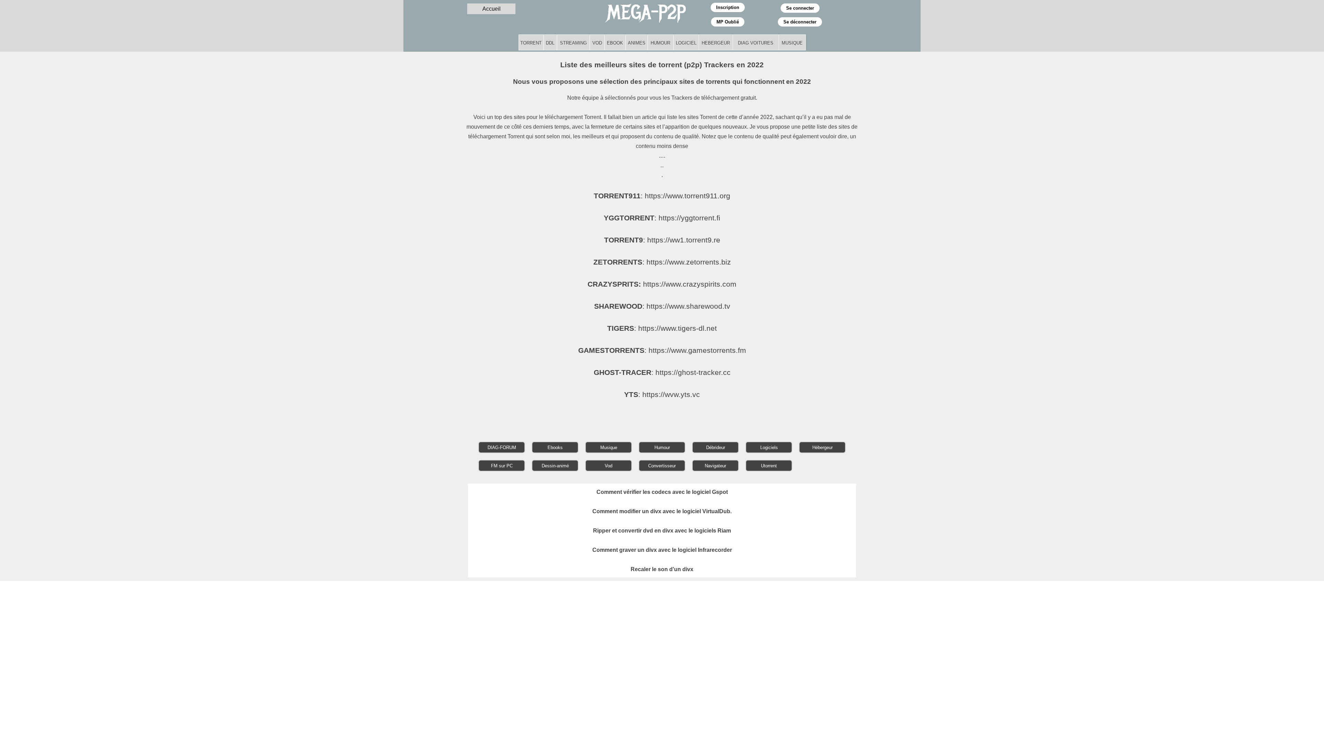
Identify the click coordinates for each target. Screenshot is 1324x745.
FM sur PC (502, 465)
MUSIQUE (792, 43)
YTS (631, 394)
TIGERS (620, 328)
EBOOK (615, 43)
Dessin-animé (555, 465)
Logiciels (769, 447)
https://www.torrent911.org (687, 196)
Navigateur (715, 465)
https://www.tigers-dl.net (677, 328)
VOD (597, 43)
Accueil (491, 9)
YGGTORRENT (629, 218)
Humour (662, 447)
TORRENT (531, 43)
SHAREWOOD (618, 306)
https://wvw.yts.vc (671, 394)
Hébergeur (822, 447)
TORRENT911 (617, 196)
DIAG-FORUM (502, 447)
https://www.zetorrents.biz (688, 262)
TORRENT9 (623, 240)
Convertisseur (662, 465)
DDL (550, 43)
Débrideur (715, 447)
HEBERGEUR (716, 43)
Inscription (727, 7)
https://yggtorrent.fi (689, 218)
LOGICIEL (686, 43)
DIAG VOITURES (755, 43)
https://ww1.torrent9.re (683, 240)
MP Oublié (727, 21)
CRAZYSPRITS (613, 284)
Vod (608, 465)
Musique (608, 447)
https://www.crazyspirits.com (689, 284)
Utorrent (769, 465)
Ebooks (555, 447)
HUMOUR (660, 43)
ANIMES (636, 43)
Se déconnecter (799, 21)
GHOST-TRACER (622, 372)
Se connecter (800, 8)
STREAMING (573, 43)
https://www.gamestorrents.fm (697, 350)
